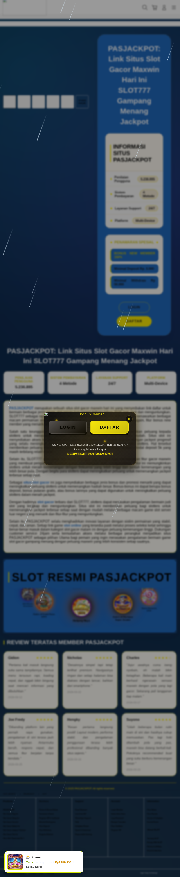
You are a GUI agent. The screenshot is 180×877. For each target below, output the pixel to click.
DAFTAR (109, 427)
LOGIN (68, 427)
